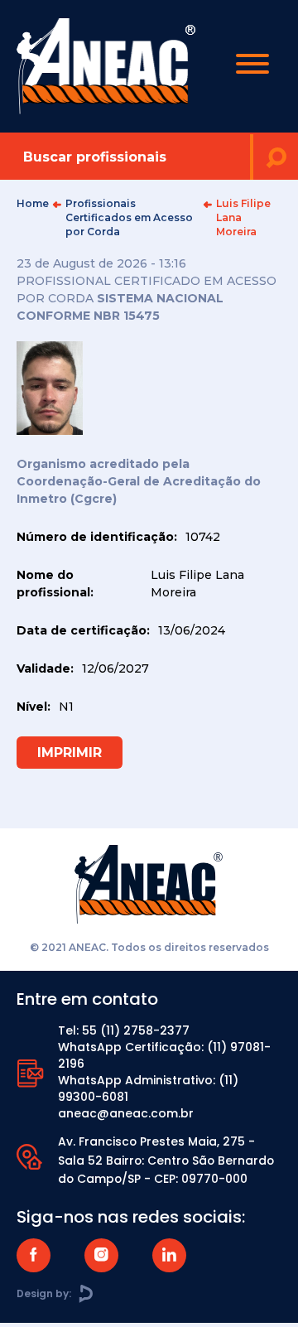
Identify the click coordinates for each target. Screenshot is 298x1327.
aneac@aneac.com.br (126, 1113)
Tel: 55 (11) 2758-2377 (124, 1030)
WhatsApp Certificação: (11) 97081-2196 (164, 1055)
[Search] (275, 157)
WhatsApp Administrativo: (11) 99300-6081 (148, 1088)
